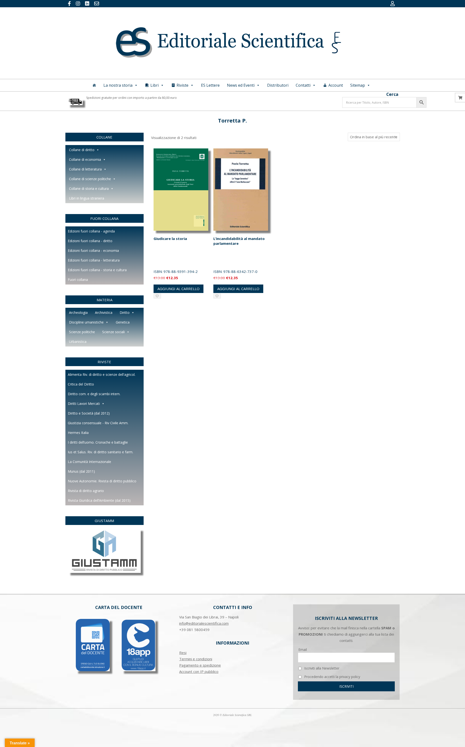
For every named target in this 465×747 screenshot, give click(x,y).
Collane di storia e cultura (89, 188)
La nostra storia (117, 85)
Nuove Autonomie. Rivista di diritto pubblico (102, 481)
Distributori (277, 85)
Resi (182, 652)
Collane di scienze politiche (90, 179)
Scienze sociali (113, 332)
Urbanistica (77, 341)
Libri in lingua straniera (86, 198)
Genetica (123, 322)
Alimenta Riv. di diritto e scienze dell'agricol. (101, 374)
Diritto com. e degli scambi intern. (94, 394)
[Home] (94, 85)
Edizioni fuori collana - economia (93, 250)
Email (302, 649)
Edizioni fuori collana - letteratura (94, 260)
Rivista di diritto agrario (86, 490)
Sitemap (357, 85)
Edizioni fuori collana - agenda (91, 231)
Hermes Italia (78, 432)
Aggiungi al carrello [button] (178, 288)
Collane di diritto (81, 149)
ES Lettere (210, 85)
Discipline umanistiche (86, 322)
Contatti (303, 85)
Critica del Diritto (81, 384)
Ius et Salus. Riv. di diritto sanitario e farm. (100, 452)
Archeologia (78, 312)
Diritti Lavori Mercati (84, 403)
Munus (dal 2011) (81, 471)
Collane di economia (85, 159)
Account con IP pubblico (198, 671)
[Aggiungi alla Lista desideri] (157, 296)
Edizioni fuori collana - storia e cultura (97, 270)
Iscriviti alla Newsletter (321, 668)
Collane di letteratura (85, 169)
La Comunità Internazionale (89, 461)
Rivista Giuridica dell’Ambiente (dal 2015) (99, 500)
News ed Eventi (241, 85)
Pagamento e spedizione (200, 665)
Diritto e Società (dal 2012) (89, 413)
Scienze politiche (82, 332)
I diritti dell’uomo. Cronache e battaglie (98, 442)
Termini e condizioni (195, 658)
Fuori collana (78, 279)
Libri (154, 85)
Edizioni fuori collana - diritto (90, 241)
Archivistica (103, 312)
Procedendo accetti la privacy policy (331, 676)
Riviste (182, 85)
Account (335, 85)
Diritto (125, 312)
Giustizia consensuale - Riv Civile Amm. (98, 423)
